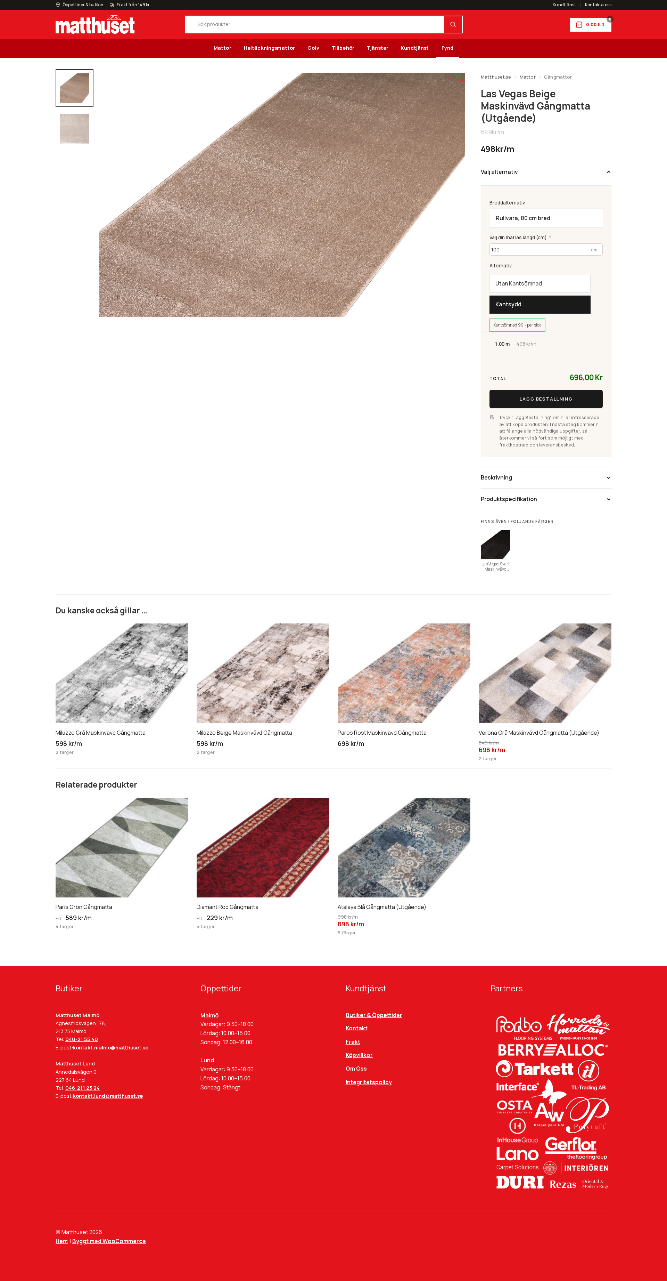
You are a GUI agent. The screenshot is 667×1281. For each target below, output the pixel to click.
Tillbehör (343, 48)
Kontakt (357, 1028)
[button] (462, 79)
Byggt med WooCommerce (109, 1241)
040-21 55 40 (81, 1039)
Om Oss (356, 1068)
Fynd (448, 48)
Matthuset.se (496, 77)
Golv (313, 48)
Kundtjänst (564, 5)
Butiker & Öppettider (374, 1015)
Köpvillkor (359, 1055)
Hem (62, 1241)
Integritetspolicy (369, 1082)
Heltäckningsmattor (269, 48)
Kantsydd (508, 304)
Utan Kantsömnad (518, 283)
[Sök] (453, 24)
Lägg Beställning (546, 399)
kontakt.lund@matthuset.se (108, 1096)
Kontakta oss (598, 5)
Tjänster (377, 48)
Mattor (222, 48)
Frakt (353, 1042)
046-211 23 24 (82, 1088)
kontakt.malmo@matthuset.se (110, 1047)
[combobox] (315, 24)
